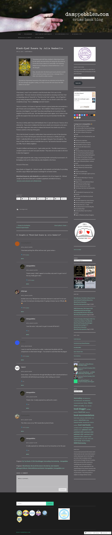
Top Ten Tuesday (39, 37)
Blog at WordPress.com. (23, 532)
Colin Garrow (77, 339)
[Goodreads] (80, 115)
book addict (89, 405)
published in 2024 (87, 436)
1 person (27, 254)
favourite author (78, 422)
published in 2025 (78, 438)
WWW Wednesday (80, 443)
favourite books (86, 422)
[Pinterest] (87, 115)
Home (19, 34)
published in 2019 (78, 432)
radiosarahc (81, 364)
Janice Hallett (77, 95)
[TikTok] (89, 115)
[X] (92, 115)
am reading (81, 405)
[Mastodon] (84, 115)
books (93, 418)
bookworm (76, 420)
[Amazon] (94, 115)
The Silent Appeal (79, 93)
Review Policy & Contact (25, 37)
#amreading (78, 398)
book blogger (80, 408)
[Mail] (80, 118)
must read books (84, 425)
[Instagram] (77, 115)
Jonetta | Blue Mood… (84, 372)
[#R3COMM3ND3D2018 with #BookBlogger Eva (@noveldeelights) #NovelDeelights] (79, 271)
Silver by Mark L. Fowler (61, 225)
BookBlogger (89, 409)
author (85, 405)
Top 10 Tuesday (77, 440)
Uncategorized (23, 209)
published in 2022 (88, 434)
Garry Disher (77, 100)
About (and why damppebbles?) (43, 34)
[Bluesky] (75, 115)
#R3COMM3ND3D (28, 34)
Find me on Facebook (77, 249)
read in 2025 (90, 438)
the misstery (77, 356)
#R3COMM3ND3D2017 (86, 398)
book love (81, 412)
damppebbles (28, 51)
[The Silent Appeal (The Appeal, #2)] (93, 96)
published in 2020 (88, 432)
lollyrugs (24, 291)
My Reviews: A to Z (77, 34)
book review (76, 418)
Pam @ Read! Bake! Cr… (84, 380)
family (87, 420)
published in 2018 (87, 430)
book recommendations (84, 415)
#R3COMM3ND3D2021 (86, 400)
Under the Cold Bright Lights (81, 99)
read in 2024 (84, 438)
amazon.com (29, 181)
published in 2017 (77, 429)
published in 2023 (78, 436)
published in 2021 (79, 434)
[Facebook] (82, 115)
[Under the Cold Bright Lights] (93, 102)
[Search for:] (35, 503)
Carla (79, 376)
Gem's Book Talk (78, 351)
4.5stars (86, 403)
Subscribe (78, 83)
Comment (62, 489)
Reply (22, 258)
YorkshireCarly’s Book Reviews (81, 343)
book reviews (88, 418)
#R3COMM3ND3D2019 (78, 400)
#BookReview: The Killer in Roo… (85, 364)
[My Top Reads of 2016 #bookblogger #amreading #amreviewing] (79, 283)
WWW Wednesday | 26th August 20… (86, 372)
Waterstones (37, 181)
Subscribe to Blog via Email (79, 67)
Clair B (23, 367)
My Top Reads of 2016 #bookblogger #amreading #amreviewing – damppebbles (45, 461)
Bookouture (88, 412)
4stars (90, 403)
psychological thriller (88, 427)
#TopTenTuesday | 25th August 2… (86, 368)
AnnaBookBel (77, 347)
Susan (79, 368)
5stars (76, 406)
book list (76, 412)
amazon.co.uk (21, 181)
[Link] (77, 118)
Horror (92, 422)
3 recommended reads (78, 403)
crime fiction (82, 420)
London (75, 425)
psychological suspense (78, 427)
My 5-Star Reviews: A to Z (62, 34)
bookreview (82, 418)
